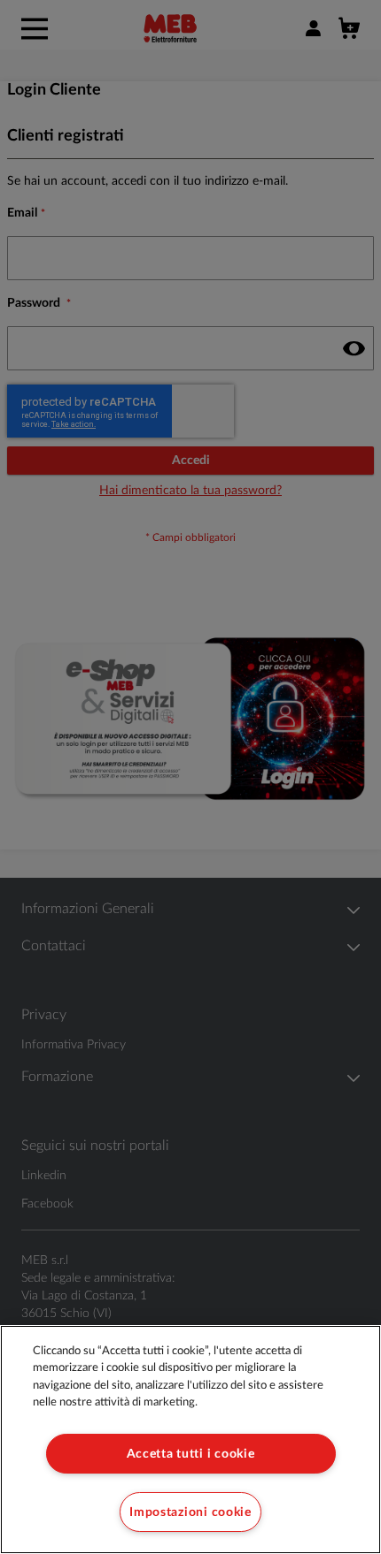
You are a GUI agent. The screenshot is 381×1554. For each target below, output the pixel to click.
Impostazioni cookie (190, 1512)
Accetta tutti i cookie (191, 1453)
